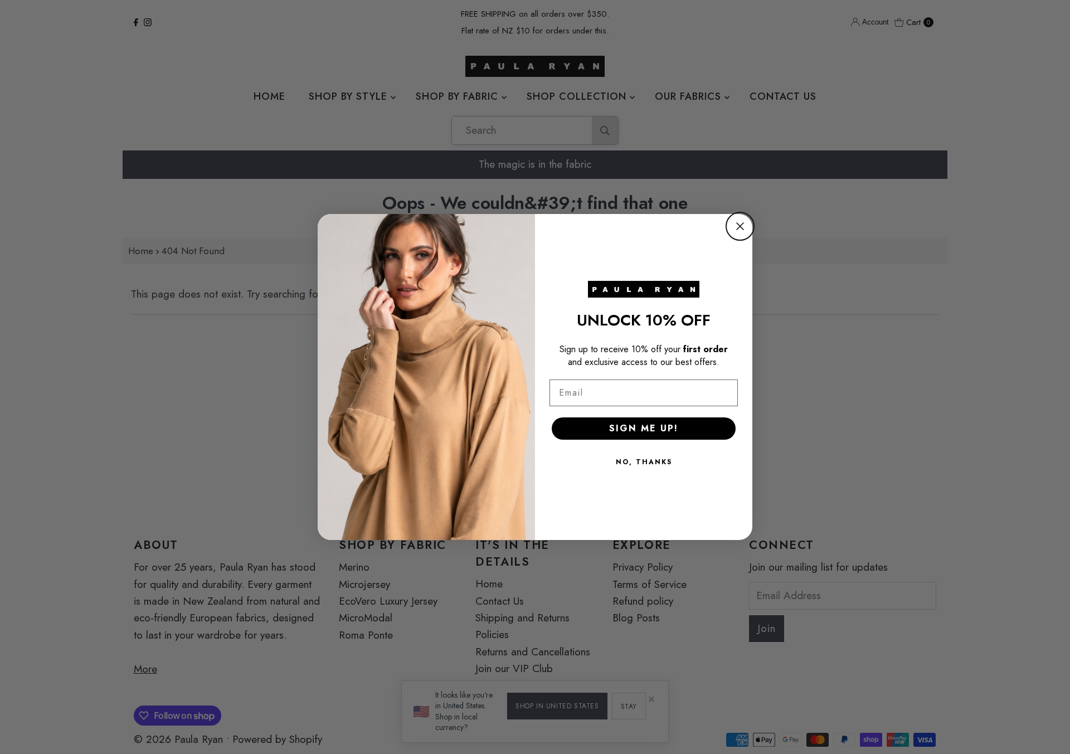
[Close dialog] (740, 226)
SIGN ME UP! (643, 428)
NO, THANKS (644, 462)
